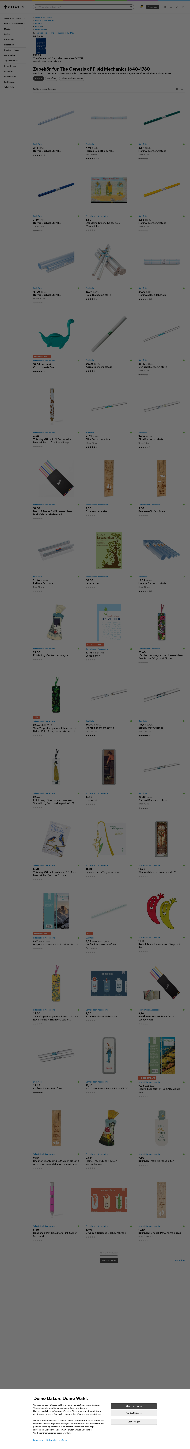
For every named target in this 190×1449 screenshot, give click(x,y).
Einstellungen (134, 1422)
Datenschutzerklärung (56, 1440)
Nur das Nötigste (134, 1413)
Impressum (38, 1440)
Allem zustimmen (134, 1406)
